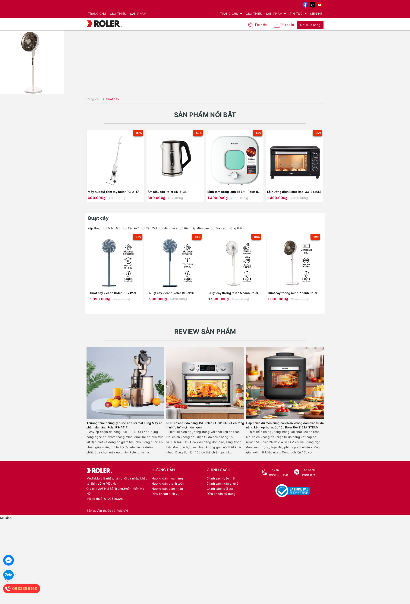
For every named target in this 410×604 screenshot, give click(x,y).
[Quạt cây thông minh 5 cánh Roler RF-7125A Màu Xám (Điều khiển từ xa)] (234, 261)
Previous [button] (89, 168)
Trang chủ (97, 13)
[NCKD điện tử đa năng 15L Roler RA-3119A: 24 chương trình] (205, 383)
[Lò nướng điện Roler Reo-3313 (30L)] (294, 159)
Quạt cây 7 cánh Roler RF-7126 (171, 293)
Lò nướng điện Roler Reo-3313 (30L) (294, 192)
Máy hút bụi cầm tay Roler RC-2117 (113, 192)
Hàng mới (170, 228)
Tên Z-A (151, 228)
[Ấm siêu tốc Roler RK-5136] (175, 159)
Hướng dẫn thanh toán (168, 483)
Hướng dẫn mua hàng (167, 478)
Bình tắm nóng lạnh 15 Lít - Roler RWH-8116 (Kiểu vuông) (249, 192)
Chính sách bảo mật (221, 478)
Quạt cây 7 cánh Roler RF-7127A (113, 293)
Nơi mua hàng (310, 25)
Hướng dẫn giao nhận (167, 488)
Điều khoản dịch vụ (165, 494)
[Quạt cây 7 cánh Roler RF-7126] (175, 261)
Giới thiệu (118, 13)
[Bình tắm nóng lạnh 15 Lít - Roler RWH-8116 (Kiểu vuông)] (235, 159)
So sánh (6, 517)
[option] (115, 168)
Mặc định (114, 228)
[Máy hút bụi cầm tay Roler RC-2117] (115, 159)
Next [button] (321, 168)
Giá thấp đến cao (196, 228)
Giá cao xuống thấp (229, 228)
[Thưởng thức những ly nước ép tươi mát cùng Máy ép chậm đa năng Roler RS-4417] (125, 383)
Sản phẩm (138, 13)
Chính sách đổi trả (220, 488)
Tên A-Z (133, 228)
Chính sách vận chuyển (223, 483)
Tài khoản (287, 24)
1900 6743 (309, 472)
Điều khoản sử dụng (221, 494)
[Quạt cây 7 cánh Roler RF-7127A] (116, 261)
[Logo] (104, 23)
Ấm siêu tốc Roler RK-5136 (167, 192)
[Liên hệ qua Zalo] (8, 575)
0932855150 (278, 472)
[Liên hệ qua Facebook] (8, 560)
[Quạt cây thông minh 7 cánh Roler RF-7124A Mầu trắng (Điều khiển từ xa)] (294, 261)
